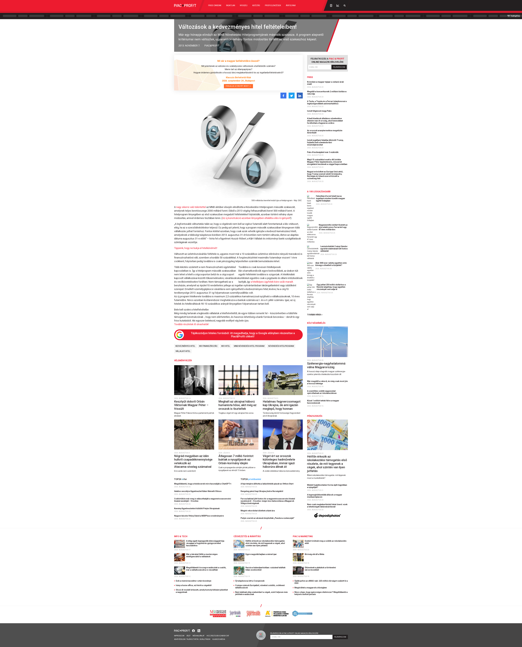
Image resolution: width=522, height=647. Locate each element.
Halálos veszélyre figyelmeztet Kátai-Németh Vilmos (198, 491)
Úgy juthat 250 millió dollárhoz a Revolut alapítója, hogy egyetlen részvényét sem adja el (331, 287)
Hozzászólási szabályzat (218, 636)
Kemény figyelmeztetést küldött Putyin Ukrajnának (197, 508)
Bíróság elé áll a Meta (315, 554)
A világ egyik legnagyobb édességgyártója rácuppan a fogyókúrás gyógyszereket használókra (205, 543)
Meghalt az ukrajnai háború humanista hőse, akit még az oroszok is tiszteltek (237, 405)
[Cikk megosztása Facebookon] (283, 95)
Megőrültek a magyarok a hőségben (310, 588)
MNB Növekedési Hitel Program (249, 346)
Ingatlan (230, 5)
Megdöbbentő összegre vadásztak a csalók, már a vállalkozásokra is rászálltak (206, 568)
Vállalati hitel (182, 351)
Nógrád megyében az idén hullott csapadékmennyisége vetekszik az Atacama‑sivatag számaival (193, 461)
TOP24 (180, 479)
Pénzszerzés (314, 416)
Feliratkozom (339, 67)
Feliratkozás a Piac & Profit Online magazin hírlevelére (294, 633)
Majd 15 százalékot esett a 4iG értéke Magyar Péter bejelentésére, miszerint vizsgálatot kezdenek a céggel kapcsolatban (327, 161)
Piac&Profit (211, 45)
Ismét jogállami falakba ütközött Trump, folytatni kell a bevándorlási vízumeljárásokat (325, 142)
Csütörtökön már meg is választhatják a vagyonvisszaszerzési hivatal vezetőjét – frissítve (202, 500)
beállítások (205, 639)
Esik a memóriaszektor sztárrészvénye (193, 581)
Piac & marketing (303, 536)
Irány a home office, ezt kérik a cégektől (194, 585)
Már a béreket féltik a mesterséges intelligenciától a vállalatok (202, 555)
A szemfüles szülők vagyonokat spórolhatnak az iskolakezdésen (322, 392)
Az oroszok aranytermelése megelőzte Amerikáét (324, 131)
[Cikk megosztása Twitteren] (292, 95)
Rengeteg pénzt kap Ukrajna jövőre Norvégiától (262, 491)
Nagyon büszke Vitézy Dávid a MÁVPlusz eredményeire (199, 516)
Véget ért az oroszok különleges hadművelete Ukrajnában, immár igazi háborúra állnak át (279, 461)
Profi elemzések (273, 5)
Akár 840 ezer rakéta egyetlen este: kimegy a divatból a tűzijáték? (331, 264)
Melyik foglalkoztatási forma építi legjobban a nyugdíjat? (327, 486)
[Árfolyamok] (337, 5)
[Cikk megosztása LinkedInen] (300, 95)
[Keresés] (344, 5)
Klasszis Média (218, 639)
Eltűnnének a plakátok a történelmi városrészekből (320, 568)
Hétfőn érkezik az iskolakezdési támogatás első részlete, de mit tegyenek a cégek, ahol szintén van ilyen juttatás (327, 464)
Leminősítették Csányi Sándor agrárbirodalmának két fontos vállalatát (334, 248)
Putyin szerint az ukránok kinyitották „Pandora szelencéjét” (268, 518)
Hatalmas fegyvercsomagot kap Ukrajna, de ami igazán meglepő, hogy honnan (281, 405)
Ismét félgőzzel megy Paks (319, 111)
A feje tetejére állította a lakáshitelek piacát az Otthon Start (267, 484)
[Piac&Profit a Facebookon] (193, 630)
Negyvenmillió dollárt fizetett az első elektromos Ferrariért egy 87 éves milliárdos (333, 227)
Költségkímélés (316, 323)
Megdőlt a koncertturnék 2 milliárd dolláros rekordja (327, 92)
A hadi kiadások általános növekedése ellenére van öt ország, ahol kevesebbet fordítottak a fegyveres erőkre (325, 120)
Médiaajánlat (198, 636)
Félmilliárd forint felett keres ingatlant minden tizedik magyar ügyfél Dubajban (330, 198)
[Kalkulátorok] (331, 5)
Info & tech (180, 536)
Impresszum (179, 636)
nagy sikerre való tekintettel (191, 207)
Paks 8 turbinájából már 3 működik (323, 152)
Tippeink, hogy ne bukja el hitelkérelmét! (195, 248)
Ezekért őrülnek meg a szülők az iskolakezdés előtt (326, 542)
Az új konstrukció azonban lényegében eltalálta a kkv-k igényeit (256, 218)
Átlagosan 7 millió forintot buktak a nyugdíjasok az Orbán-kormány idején (235, 459)
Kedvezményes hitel (185, 346)
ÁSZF (188, 636)
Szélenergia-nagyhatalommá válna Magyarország (326, 365)
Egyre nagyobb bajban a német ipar (261, 554)
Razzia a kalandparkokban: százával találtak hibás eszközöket (265, 568)
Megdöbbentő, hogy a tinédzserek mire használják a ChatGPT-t (203, 484)
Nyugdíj (243, 5)
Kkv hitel (225, 346)
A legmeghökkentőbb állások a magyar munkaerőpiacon (324, 496)
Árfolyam (291, 5)
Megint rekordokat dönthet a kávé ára (258, 511)
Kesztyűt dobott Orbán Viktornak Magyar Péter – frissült (191, 405)
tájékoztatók (192, 639)
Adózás (256, 5)
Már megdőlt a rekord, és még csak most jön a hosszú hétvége (327, 382)
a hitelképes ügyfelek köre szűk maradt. (272, 281)
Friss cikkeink (214, 5)
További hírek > (314, 315)
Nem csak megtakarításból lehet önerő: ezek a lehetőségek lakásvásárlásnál (327, 505)
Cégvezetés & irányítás (247, 536)
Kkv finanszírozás (208, 346)
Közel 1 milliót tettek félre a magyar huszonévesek (323, 402)
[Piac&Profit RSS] (199, 630)
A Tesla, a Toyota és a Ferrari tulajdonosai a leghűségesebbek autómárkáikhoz (327, 102)
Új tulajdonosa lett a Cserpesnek (250, 581)
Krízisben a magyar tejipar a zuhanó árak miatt (325, 83)
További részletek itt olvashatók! (191, 324)
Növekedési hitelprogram (281, 346)
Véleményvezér (183, 360)
